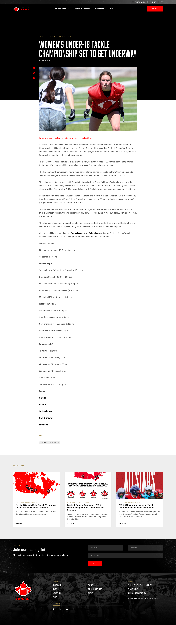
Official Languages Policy (137, 593)
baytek (156, 598)
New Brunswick (46, 418)
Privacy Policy (133, 589)
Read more (19, 523)
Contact (91, 585)
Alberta (42, 404)
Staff (55, 589)
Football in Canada (81, 9)
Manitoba (43, 424)
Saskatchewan (45, 411)
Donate (155, 9)
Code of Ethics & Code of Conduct (140, 585)
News (111, 9)
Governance (57, 585)
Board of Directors (95, 589)
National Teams (60, 9)
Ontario (42, 398)
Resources (99, 9)
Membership (57, 593)
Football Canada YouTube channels (86, 233)
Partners (91, 593)
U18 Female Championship (50, 442)
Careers (55, 597)
